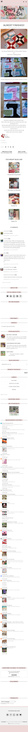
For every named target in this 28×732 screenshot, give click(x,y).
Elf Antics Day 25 (11, 503)
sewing (14, 389)
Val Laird (4, 458)
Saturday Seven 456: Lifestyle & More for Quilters (13, 429)
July (3, 455)
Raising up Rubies (6, 538)
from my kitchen (14, 383)
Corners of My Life (7, 530)
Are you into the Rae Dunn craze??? (15, 631)
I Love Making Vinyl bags (13, 343)
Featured (14, 380)
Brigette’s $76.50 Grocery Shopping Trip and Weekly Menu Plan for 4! (12, 425)
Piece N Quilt (5, 510)
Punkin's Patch (6, 454)
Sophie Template (18, 721)
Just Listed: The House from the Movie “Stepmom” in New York (11, 486)
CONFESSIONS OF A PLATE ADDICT (11, 472)
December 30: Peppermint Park (9, 548)
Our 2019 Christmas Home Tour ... (14, 552)
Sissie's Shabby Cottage (8, 630)
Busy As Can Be (14, 11)
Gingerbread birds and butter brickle (15, 623)
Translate (11, 703)
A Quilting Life (6, 428)
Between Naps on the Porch (9, 432)
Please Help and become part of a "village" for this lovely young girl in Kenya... (15, 562)
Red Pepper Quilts (7, 567)
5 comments (4, 142)
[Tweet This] (6, 147)
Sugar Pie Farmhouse (7, 518)
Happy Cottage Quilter (8, 438)
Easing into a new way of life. (13, 459)
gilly (5, 253)
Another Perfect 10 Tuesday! (13, 614)
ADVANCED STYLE (6, 490)
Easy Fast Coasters (11, 334)
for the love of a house (8, 559)
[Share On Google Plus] (11, 147)
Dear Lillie (4, 480)
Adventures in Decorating (9, 551)
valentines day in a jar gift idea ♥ (14, 539)
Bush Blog (4, 588)
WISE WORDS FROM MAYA (13, 581)
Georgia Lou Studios (15, 723)
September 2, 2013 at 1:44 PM (11, 235)
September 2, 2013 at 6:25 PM (11, 249)
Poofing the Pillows (7, 605)
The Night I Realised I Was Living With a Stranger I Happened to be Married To (13, 469)
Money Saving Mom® (7, 423)
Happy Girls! (9, 351)
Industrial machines (9, 274)
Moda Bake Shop (6, 547)
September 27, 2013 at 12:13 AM (11, 279)
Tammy (6, 238)
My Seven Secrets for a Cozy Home (15, 473)
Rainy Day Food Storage (8, 638)
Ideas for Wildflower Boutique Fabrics (11, 577)
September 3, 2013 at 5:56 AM (11, 271)
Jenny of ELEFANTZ (7, 446)
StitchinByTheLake (9, 267)
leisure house (10, 531)
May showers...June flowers (13, 589)
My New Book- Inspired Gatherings (15, 523)
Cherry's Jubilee (6, 597)
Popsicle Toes (6, 502)
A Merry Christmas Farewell (13, 606)
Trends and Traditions (8, 575)
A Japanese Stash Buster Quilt (14, 568)
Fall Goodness (5, 519)
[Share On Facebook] (8, 147)
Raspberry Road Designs (8, 494)
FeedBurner (17, 676)
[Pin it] (13, 147)
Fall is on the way (11, 439)
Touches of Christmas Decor (8, 481)
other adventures (14, 386)
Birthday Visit (10, 648)
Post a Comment (6, 282)
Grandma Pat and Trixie (7, 491)
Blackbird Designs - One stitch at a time (12, 622)
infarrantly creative (7, 467)
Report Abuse (4, 394)
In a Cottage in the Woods (9, 646)
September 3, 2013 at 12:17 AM (11, 264)
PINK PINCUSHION (6, 613)
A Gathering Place (7, 580)
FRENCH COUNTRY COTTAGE (9, 522)
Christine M (6, 231)
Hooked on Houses (7, 484)
